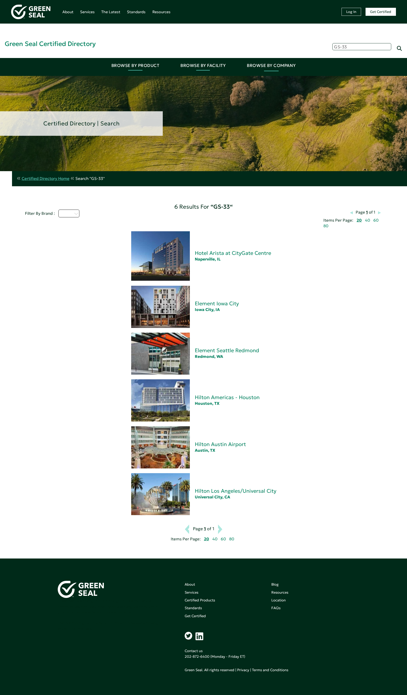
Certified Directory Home (45, 178)
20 (359, 220)
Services (87, 11)
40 (367, 220)
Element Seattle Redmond (227, 350)
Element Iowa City (217, 303)
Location (278, 600)
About (67, 11)
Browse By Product (135, 65)
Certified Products (200, 600)
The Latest (110, 11)
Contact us (194, 651)
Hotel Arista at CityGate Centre (233, 253)
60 (376, 220)
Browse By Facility (203, 65)
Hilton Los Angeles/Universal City (235, 491)
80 (325, 225)
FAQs (276, 608)
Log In (351, 11)
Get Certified (380, 11)
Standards (136, 11)
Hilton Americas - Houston (227, 397)
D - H (66, 213)
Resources (161, 11)
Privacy (243, 670)
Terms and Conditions (270, 670)
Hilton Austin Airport (220, 444)
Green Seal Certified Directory (50, 44)
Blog (275, 584)
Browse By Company (271, 65)
